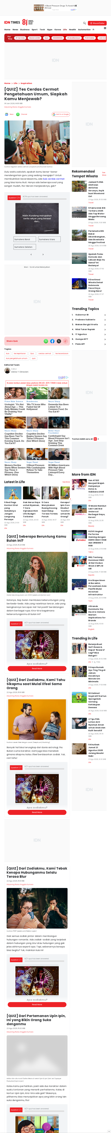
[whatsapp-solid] (46, 341)
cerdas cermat (56, 178)
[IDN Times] (19, 22)
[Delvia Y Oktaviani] (7, 370)
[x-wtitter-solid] (59, 341)
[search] (84, 23)
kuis (45, 178)
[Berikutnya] (70, 499)
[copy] (65, 341)
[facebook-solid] (52, 341)
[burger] (105, 28)
